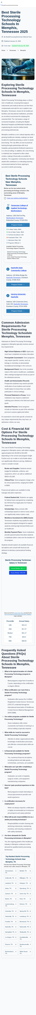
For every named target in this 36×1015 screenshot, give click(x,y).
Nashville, (9, 277)
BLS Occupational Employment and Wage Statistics (18, 614)
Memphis (23, 50)
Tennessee (12, 50)
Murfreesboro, (11, 218)
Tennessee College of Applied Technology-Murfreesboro (19, 208)
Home (3, 50)
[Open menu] (1, 2)
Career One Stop (18, 613)
